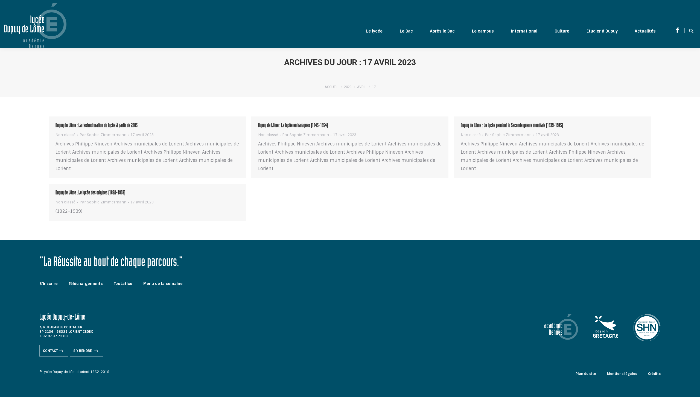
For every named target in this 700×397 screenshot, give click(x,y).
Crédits (654, 374)
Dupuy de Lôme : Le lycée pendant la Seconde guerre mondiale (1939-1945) (512, 126)
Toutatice (123, 283)
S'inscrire (48, 283)
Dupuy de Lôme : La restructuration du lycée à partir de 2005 (97, 126)
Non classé (65, 135)
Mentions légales (622, 374)
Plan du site (586, 374)
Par (103, 135)
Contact (50, 351)
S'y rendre (83, 351)
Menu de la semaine (163, 283)
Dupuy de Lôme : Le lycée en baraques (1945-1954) (293, 126)
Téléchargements (86, 283)
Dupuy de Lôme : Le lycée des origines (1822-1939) (90, 193)
